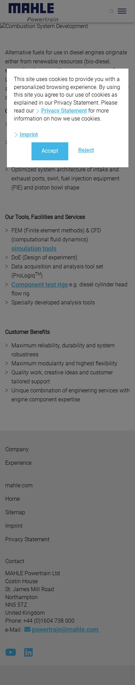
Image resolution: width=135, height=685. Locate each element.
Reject (86, 150)
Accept (50, 151)
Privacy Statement (64, 110)
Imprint (29, 134)
